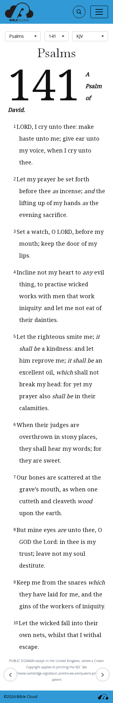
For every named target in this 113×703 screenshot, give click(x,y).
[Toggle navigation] (99, 12)
